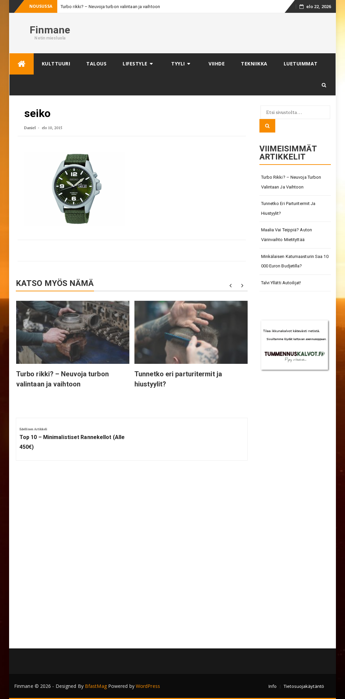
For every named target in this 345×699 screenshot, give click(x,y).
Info (273, 686)
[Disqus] (132, 557)
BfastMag (96, 686)
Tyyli (178, 63)
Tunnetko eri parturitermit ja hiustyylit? (288, 208)
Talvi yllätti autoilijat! (281, 282)
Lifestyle (135, 63)
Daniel (30, 127)
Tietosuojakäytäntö (304, 686)
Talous (96, 63)
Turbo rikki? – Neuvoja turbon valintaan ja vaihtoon (110, 6)
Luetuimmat (301, 63)
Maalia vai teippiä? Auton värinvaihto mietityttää (286, 234)
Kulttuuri (56, 63)
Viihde (217, 63)
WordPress (148, 686)
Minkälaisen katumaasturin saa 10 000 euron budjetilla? (294, 261)
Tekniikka (254, 63)
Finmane (50, 30)
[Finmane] (21, 64)
